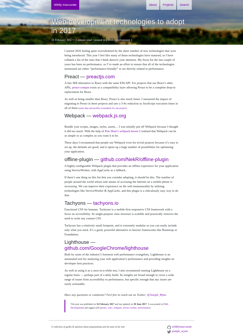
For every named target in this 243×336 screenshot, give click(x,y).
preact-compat (80, 87)
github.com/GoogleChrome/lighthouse (106, 248)
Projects (168, 4)
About (153, 4)
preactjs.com (100, 76)
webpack (118, 307)
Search (184, 4)
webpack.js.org (109, 115)
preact (103, 307)
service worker (130, 307)
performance (144, 307)
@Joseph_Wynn (156, 294)
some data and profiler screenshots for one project (102, 108)
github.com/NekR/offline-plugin (135, 159)
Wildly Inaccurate (65, 4)
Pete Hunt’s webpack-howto (122, 131)
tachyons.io (106, 203)
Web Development (119, 40)
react (110, 307)
